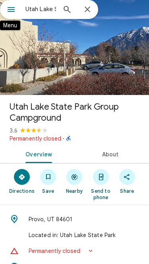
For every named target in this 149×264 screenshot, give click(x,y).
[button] (74, 251)
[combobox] (40, 9)
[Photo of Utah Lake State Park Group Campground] (74, 47)
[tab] (37, 153)
